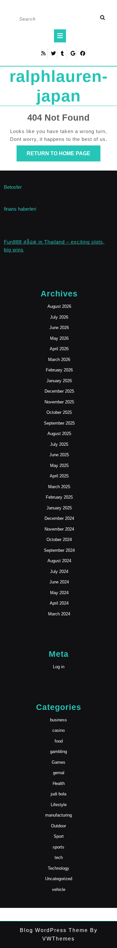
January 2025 (59, 507)
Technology (58, 868)
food (59, 741)
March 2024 (59, 613)
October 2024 (59, 539)
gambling (58, 751)
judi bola (58, 793)
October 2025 (59, 412)
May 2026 (59, 338)
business (58, 719)
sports (58, 847)
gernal (58, 772)
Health (59, 783)
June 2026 (59, 327)
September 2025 (59, 423)
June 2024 (59, 581)
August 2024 (59, 560)
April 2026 (59, 348)
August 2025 (59, 433)
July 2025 (59, 444)
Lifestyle (59, 804)
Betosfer (13, 187)
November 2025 (59, 401)
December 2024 (59, 518)
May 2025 (59, 465)
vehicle (58, 889)
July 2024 (59, 571)
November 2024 (59, 529)
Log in (58, 666)
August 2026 (59, 306)
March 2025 (59, 486)
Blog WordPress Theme (54, 930)
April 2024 (59, 603)
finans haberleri (20, 209)
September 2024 (59, 550)
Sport (59, 836)
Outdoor (58, 825)
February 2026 (59, 370)
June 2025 (59, 454)
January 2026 (59, 380)
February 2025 (59, 497)
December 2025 (59, 391)
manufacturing (58, 815)
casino (58, 730)
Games (58, 762)
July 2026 (59, 317)
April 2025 (59, 476)
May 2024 (59, 592)
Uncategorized (58, 878)
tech (59, 857)
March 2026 (59, 359)
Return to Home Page (63, 155)
